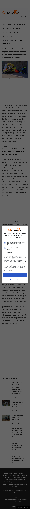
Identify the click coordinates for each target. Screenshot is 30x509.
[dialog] (15, 254)
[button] (15, 252)
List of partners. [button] (22, 261)
